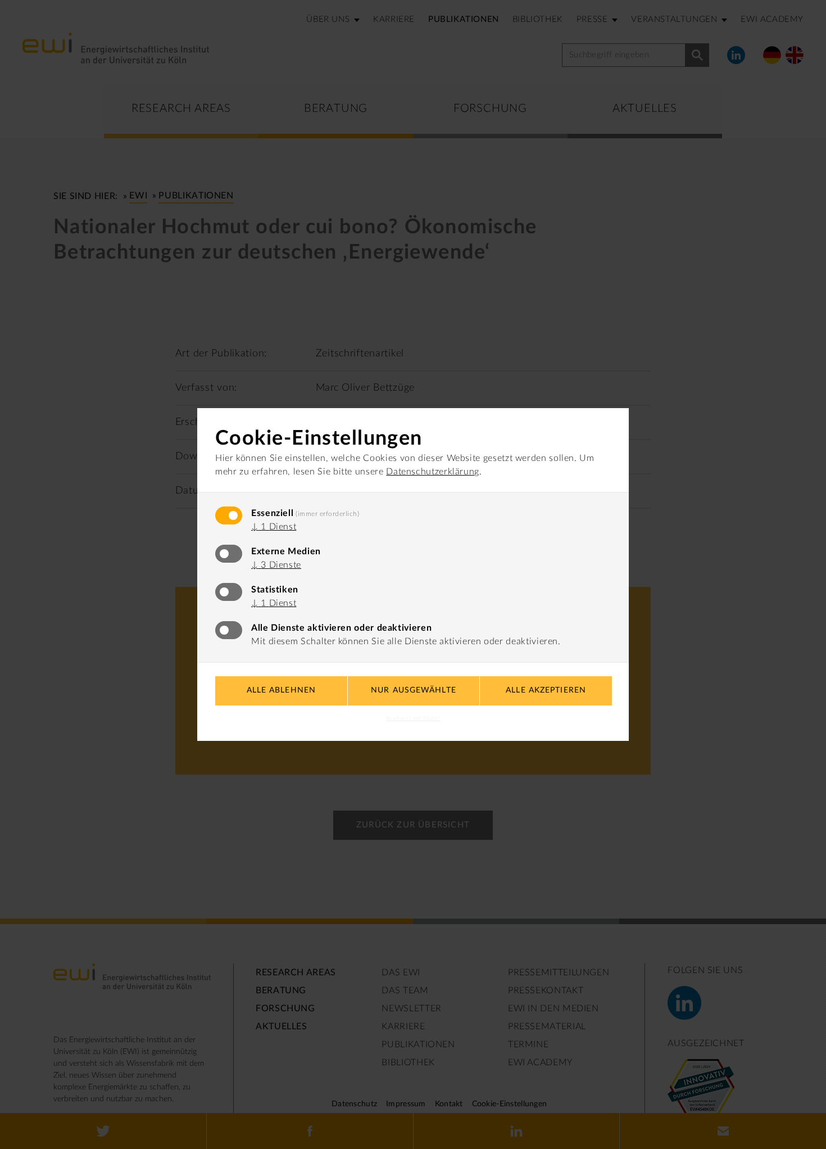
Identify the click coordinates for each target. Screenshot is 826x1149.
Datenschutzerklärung (432, 471)
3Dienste (276, 564)
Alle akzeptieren (546, 690)
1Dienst (273, 526)
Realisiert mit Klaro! (413, 718)
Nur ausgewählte (413, 690)
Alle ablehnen (281, 690)
